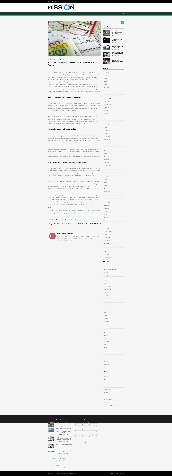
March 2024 (106, 156)
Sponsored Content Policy (109, 409)
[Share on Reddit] (69, 219)
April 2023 (106, 185)
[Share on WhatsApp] (62, 219)
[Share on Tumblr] (72, 219)
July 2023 (106, 176)
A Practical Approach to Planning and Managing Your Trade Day (117, 32)
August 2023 (106, 173)
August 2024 (106, 142)
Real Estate (106, 344)
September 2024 (107, 139)
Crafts (105, 280)
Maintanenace (107, 332)
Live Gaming (106, 330)
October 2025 (107, 101)
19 (82, 434)
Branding (106, 272)
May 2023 (106, 182)
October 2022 (107, 202)
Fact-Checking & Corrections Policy (111, 405)
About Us (106, 382)
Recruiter (106, 347)
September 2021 (107, 240)
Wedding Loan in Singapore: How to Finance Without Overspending (63, 212)
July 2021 (106, 246)
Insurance (106, 318)
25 (79, 436)
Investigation (106, 321)
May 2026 (106, 81)
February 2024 (107, 159)
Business (106, 278)
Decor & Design (107, 286)
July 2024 (106, 145)
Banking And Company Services (110, 269)
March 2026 (106, 87)
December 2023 (107, 165)
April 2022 (106, 220)
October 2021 (107, 237)
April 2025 (106, 119)
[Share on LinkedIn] (59, 219)
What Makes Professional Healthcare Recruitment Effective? (117, 39)
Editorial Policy (107, 402)
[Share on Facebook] (53, 219)
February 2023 (107, 191)
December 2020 (107, 257)
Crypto (105, 283)
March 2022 (106, 223)
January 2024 (106, 162)
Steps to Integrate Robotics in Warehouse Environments (87, 223)
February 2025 (107, 124)
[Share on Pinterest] (65, 219)
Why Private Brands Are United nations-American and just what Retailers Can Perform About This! (63, 438)
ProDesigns (121, 473)
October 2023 (107, 168)
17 (75, 434)
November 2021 (107, 234)
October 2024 (107, 136)
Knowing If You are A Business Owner (63, 444)
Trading (105, 367)
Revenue (106, 350)
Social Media (106, 356)
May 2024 (106, 150)
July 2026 (106, 75)
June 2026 (106, 78)
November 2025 (107, 98)
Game (105, 304)
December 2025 (107, 96)
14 (89, 431)
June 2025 (106, 113)
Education (106, 292)
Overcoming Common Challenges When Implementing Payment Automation (65, 213)
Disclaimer (106, 386)
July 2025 (106, 110)
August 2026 (106, 72)
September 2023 (107, 171)
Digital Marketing (107, 289)
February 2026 (107, 90)
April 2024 (106, 153)
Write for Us (106, 392)
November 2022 (107, 199)
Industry (105, 315)
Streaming (106, 361)
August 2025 (106, 107)
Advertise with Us (107, 396)
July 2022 (106, 211)
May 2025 (106, 116)
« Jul (85, 442)
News (105, 338)
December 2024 (107, 130)
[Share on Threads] (75, 219)
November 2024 (107, 133)
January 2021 (106, 254)
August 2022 (106, 208)
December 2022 (107, 197)
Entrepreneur (106, 295)
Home (105, 312)
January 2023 (106, 194)
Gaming (105, 306)
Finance (105, 298)
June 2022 (106, 214)
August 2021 (106, 243)
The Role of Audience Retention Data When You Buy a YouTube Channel (117, 46)
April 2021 (106, 251)
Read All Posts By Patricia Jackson (64, 240)
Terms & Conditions (108, 399)
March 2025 (106, 122)
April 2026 (106, 84)
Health (105, 309)
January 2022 (106, 228)
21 (89, 434)
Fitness (105, 301)
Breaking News (107, 275)
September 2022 (107, 205)
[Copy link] (79, 219)
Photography (106, 341)
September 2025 (107, 104)
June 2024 (106, 148)
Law (105, 327)
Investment (106, 324)
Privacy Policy (107, 389)
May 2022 (106, 217)
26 (82, 436)
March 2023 (106, 188)
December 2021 (107, 231)
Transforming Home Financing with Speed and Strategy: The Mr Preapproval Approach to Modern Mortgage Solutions (74, 210)
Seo (104, 353)
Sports (105, 358)
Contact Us (106, 376)
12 (82, 431)
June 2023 (106, 179)
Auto (105, 266)
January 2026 (106, 93)
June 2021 (106, 249)
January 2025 (106, 127)
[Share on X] (56, 219)
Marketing (106, 335)
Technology (106, 364)
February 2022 (107, 225)
